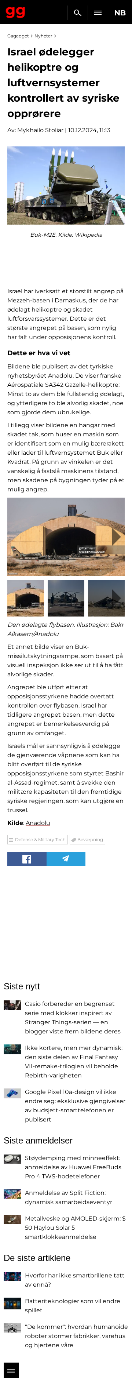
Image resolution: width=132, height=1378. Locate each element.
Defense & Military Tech (40, 839)
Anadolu (38, 822)
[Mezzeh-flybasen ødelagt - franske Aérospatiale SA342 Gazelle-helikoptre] (66, 537)
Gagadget (15, 11)
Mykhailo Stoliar (40, 130)
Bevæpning (90, 839)
